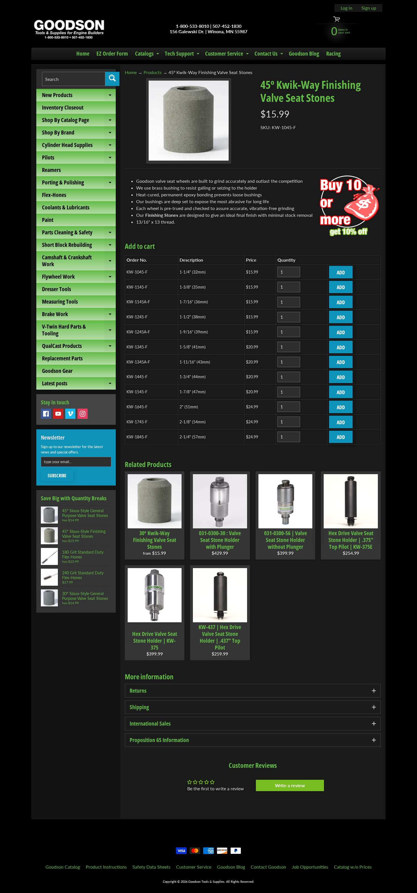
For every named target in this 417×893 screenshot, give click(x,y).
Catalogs (148, 54)
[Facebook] (46, 414)
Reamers (51, 170)
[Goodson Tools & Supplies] (69, 28)
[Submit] (112, 79)
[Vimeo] (70, 414)
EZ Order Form (112, 53)
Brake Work (79, 315)
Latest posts (79, 384)
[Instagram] (82, 414)
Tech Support (183, 54)
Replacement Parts (62, 358)
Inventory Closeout (62, 107)
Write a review (290, 785)
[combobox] (73, 79)
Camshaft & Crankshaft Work (79, 261)
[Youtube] (58, 414)
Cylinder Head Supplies (79, 146)
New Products (79, 96)
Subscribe (57, 475)
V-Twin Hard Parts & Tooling (79, 330)
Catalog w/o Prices (353, 866)
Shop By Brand (79, 134)
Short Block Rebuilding (79, 246)
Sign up (368, 8)
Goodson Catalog (62, 866)
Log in (346, 8)
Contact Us (269, 54)
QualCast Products (79, 347)
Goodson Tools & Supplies (206, 881)
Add (341, 272)
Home (82, 53)
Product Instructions (106, 866)
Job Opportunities (310, 866)
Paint (47, 220)
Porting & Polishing (79, 183)
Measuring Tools (60, 301)
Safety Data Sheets (151, 866)
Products (153, 72)
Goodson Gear (57, 371)
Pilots (79, 159)
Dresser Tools (56, 289)
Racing (333, 53)
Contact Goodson (268, 866)
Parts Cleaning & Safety (79, 233)
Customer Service (227, 54)
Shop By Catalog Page (79, 121)
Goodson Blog (304, 53)
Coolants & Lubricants (65, 207)
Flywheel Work (79, 278)
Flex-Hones (54, 195)
